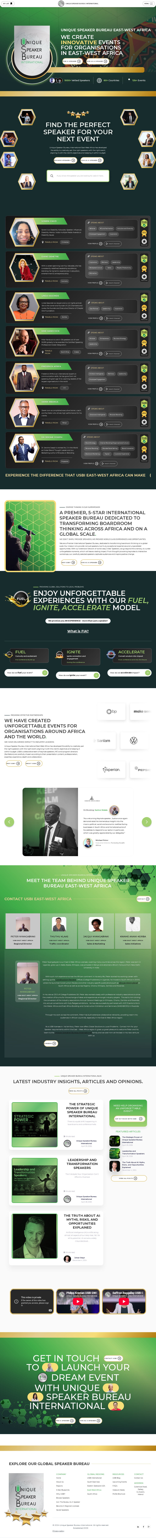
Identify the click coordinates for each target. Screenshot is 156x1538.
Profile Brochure (119, 1494)
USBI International (94, 1478)
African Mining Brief (128, 983)
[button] (9, 822)
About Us (60, 1482)
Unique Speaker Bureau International (73, 1032)
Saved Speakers (62, 1510)
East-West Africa (94, 1490)
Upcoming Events (120, 1482)
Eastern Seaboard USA (96, 1486)
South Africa (92, 1494)
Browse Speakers (62, 1498)
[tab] (22, 931)
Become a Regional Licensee (67, 1506)
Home (58, 1478)
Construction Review (65, 979)
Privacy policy (58, 1531)
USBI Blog (116, 1478)
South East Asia (93, 1482)
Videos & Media (119, 1490)
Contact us (138, 1478)
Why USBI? (60, 1494)
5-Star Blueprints (62, 1490)
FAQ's (115, 1486)
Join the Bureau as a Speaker (68, 1502)
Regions (59, 1486)
